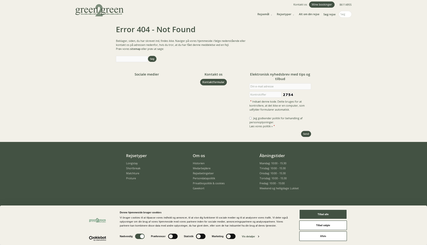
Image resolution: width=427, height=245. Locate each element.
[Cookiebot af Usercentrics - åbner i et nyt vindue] (97, 238)
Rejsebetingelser (203, 173)
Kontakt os (300, 4)
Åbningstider (272, 155)
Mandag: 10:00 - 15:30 (273, 163)
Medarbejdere (201, 168)
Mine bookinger (322, 4)
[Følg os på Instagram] (150, 83)
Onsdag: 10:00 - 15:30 (273, 173)
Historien (198, 163)
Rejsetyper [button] (284, 14)
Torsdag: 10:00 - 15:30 (273, 178)
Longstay (132, 163)
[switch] (173, 236)
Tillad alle (323, 214)
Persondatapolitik (204, 178)
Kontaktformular (213, 82)
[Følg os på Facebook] (143, 83)
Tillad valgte (323, 225)
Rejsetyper (136, 155)
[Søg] (349, 14)
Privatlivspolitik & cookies (209, 183)
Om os (199, 155)
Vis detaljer (248, 236)
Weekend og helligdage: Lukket (279, 188)
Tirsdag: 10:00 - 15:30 (273, 168)
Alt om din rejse (309, 14)
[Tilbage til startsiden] (99, 10)
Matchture (132, 173)
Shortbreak (133, 168)
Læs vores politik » (261, 126)
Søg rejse (329, 14)
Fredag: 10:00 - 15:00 (272, 183)
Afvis (323, 236)
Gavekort (198, 188)
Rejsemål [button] (263, 14)
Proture (131, 178)
